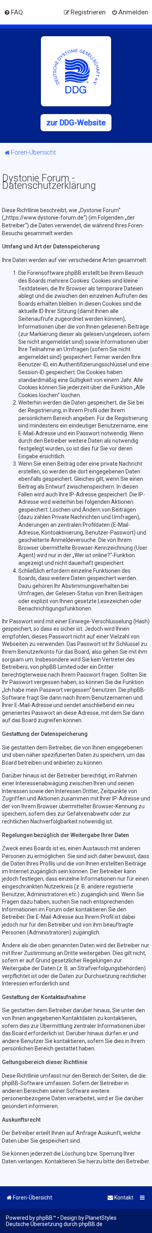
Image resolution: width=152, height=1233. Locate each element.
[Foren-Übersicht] (76, 71)
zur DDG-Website (76, 122)
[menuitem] (13, 12)
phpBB (44, 1218)
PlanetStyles (101, 1218)
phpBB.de (91, 1224)
